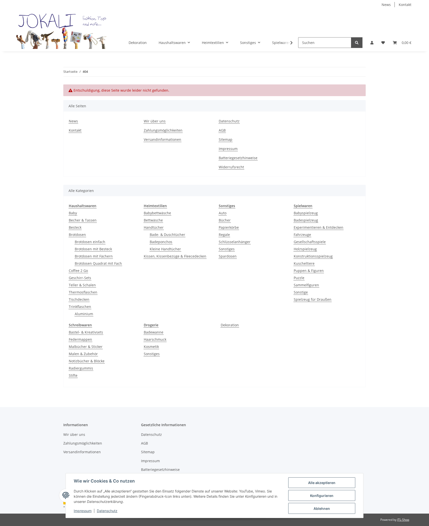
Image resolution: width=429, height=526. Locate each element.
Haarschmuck (155, 339)
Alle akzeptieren (321, 483)
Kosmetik (151, 346)
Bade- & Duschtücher (167, 234)
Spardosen (228, 256)
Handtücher (154, 227)
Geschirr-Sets (80, 277)
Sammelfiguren (306, 285)
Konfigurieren (321, 495)
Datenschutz (107, 511)
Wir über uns (155, 121)
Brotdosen (77, 234)
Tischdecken (79, 299)
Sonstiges (227, 249)
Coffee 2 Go (78, 270)
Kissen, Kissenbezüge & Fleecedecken (175, 256)
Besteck (75, 227)
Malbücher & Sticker (86, 346)
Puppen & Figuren (309, 270)
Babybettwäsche (157, 213)
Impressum (83, 511)
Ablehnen (322, 508)
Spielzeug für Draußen (312, 299)
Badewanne (153, 332)
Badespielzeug (306, 220)
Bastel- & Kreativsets (86, 332)
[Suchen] (356, 42)
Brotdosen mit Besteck (93, 249)
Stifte (73, 375)
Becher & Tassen (83, 220)
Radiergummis (81, 368)
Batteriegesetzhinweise (238, 157)
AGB (222, 130)
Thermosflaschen (83, 292)
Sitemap (225, 139)
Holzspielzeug (305, 249)
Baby (73, 213)
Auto (222, 213)
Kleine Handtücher (165, 249)
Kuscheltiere (304, 263)
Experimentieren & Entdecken (318, 227)
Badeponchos (161, 241)
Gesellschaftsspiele (310, 241)
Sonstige (301, 292)
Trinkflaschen (80, 306)
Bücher (225, 220)
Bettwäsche (153, 220)
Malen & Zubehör (83, 353)
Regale (224, 234)
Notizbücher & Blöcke (87, 361)
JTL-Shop (403, 520)
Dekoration (230, 325)
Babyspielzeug (306, 213)
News (386, 4)
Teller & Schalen (82, 285)
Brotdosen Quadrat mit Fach (98, 263)
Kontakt (405, 4)
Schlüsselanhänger (234, 241)
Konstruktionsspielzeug (313, 256)
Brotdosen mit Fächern (94, 256)
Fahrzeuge (302, 234)
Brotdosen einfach (90, 241)
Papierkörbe (229, 227)
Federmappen (80, 339)
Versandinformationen (162, 139)
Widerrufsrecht (231, 167)
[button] (371, 42)
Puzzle (299, 277)
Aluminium (84, 313)
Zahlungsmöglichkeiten (163, 130)
